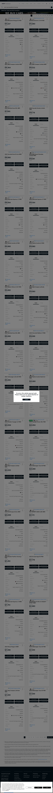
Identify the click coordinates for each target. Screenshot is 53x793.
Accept (47, 787)
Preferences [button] (7, 790)
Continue (26, 399)
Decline (38, 787)
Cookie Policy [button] (8, 789)
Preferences (30, 787)
